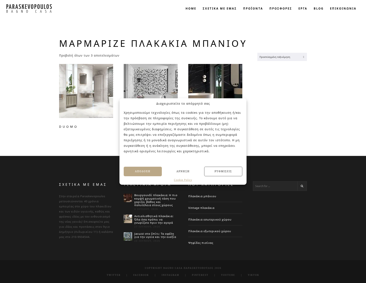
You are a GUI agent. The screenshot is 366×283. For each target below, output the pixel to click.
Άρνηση (183, 171)
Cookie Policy (183, 180)
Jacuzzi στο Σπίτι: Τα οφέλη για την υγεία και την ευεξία (155, 235)
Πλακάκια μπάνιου (202, 196)
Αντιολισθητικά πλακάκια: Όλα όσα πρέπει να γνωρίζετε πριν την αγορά (153, 220)
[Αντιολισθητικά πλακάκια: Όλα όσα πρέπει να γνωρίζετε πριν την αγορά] (128, 219)
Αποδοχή (143, 171)
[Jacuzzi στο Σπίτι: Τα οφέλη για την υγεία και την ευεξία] (128, 236)
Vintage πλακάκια (201, 208)
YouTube (228, 274)
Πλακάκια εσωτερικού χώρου (210, 219)
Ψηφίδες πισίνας (200, 243)
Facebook (141, 274)
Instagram (170, 274)
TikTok (253, 274)
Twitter (114, 274)
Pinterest (200, 274)
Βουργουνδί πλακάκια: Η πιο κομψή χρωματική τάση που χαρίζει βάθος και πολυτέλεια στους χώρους (155, 200)
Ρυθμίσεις (223, 171)
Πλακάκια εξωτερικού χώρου (209, 231)
